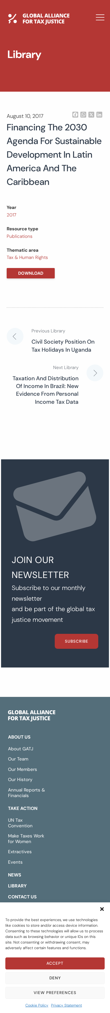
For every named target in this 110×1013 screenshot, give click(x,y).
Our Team (18, 759)
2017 (11, 215)
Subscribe (76, 641)
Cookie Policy (36, 1005)
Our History (20, 779)
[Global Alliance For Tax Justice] (31, 717)
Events (15, 862)
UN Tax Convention (20, 823)
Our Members (22, 769)
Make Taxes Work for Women (26, 838)
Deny (55, 978)
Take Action (22, 808)
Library (24, 75)
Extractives (20, 852)
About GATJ (20, 749)
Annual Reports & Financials (26, 792)
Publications (19, 236)
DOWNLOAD (30, 273)
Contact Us (30, 91)
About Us (19, 737)
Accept (55, 963)
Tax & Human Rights (27, 257)
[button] (102, 909)
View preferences (55, 992)
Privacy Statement (66, 1005)
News (21, 60)
